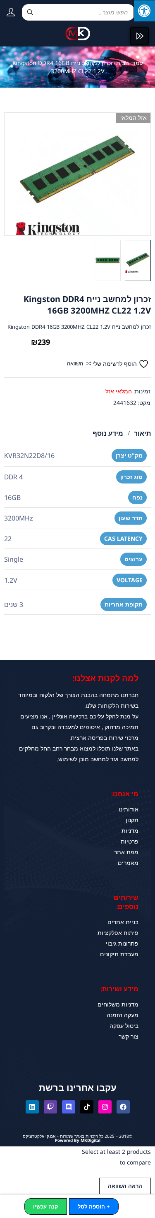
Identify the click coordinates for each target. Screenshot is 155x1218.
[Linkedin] (32, 1106)
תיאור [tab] (142, 433)
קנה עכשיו (45, 1206)
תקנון (132, 820)
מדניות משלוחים (118, 1004)
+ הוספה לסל (94, 1206)
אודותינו (128, 809)
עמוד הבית (129, 63)
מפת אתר (126, 852)
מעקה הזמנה (122, 1015)
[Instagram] (105, 1106)
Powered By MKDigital (77, 1140)
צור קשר (128, 1036)
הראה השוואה (125, 1186)
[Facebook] (123, 1106)
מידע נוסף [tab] (108, 433)
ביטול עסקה (124, 1026)
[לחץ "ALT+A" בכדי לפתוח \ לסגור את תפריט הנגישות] (144, 10)
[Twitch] (50, 1106)
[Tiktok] (86, 1106)
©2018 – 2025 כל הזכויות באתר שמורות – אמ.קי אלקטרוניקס (77, 1136)
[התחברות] (7, 13)
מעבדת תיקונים (119, 954)
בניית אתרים (122, 922)
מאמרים (128, 863)
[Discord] (68, 1106)
